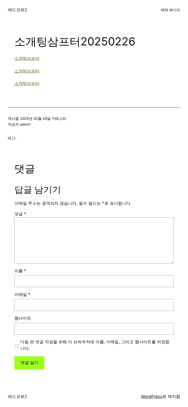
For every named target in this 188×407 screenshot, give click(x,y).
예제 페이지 (170, 10)
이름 (20, 270)
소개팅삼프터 (26, 58)
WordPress (151, 396)
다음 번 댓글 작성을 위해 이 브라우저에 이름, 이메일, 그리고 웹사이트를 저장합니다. (94, 345)
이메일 (22, 294)
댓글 (20, 214)
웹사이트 (22, 318)
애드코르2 (17, 9)
